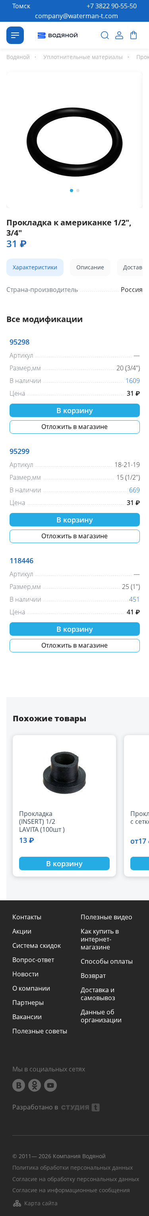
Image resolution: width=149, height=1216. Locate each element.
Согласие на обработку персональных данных (75, 1179)
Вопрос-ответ (33, 960)
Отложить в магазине (74, 426)
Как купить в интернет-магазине (100, 939)
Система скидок (36, 945)
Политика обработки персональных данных (72, 1168)
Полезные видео (106, 917)
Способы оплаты (107, 961)
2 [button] (77, 190)
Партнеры (28, 1002)
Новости (25, 974)
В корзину (74, 410)
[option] (74, 138)
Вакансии (27, 1017)
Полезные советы (39, 1031)
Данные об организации (101, 1016)
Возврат (93, 976)
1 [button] (71, 190)
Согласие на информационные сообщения (71, 1190)
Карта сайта (41, 1203)
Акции (21, 931)
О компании (31, 988)
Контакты (26, 917)
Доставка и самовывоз (98, 994)
